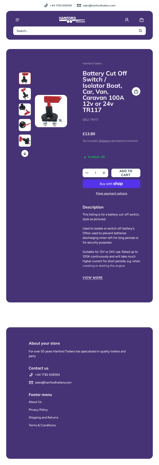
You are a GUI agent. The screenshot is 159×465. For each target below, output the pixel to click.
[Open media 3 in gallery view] (25, 109)
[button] (141, 20)
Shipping (104, 141)
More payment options (111, 193)
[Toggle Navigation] (17, 20)
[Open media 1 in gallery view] (25, 78)
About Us (35, 402)
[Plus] (104, 173)
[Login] (127, 20)
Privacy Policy (38, 410)
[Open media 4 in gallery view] (25, 125)
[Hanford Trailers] (72, 20)
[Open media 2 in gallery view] (25, 94)
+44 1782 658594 (61, 5)
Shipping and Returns (43, 417)
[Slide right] (24, 153)
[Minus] (87, 173)
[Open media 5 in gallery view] (25, 140)
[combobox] (79, 30)
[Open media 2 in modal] (51, 111)
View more (93, 277)
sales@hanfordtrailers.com (99, 5)
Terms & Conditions (42, 425)
